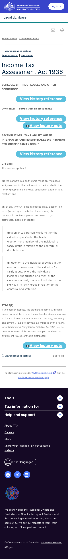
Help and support (20, 415)
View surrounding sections (18, 51)
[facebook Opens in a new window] (8, 474)
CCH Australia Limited (43, 373)
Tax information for (22, 406)
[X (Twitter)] (17, 474)
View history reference (41, 99)
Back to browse (9, 39)
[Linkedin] (26, 474)
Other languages (22, 461)
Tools (9, 398)
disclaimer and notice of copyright (33, 378)
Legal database (15, 17)
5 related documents (29, 39)
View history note (45, 125)
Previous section (10, 56)
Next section (27, 56)
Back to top (58, 356)
